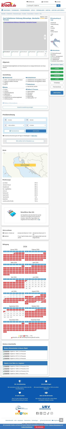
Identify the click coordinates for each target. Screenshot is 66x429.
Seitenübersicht (9, 420)
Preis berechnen (15, 131)
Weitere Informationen (55, 425)
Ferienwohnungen (17, 13)
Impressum (20, 420)
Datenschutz (27, 420)
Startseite (3, 13)
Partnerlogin (35, 420)
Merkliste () (31, 1)
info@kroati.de (57, 420)
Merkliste (57, 82)
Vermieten (45, 1)
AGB (15, 420)
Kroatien (24, 13)
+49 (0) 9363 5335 (46, 420)
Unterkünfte (9, 13)
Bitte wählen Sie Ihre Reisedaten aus (25, 141)
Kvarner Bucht (30, 13)
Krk (40, 13)
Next (45, 37)
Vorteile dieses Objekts (57, 64)
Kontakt (58, 1)
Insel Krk (37, 13)
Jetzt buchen (36, 131)
